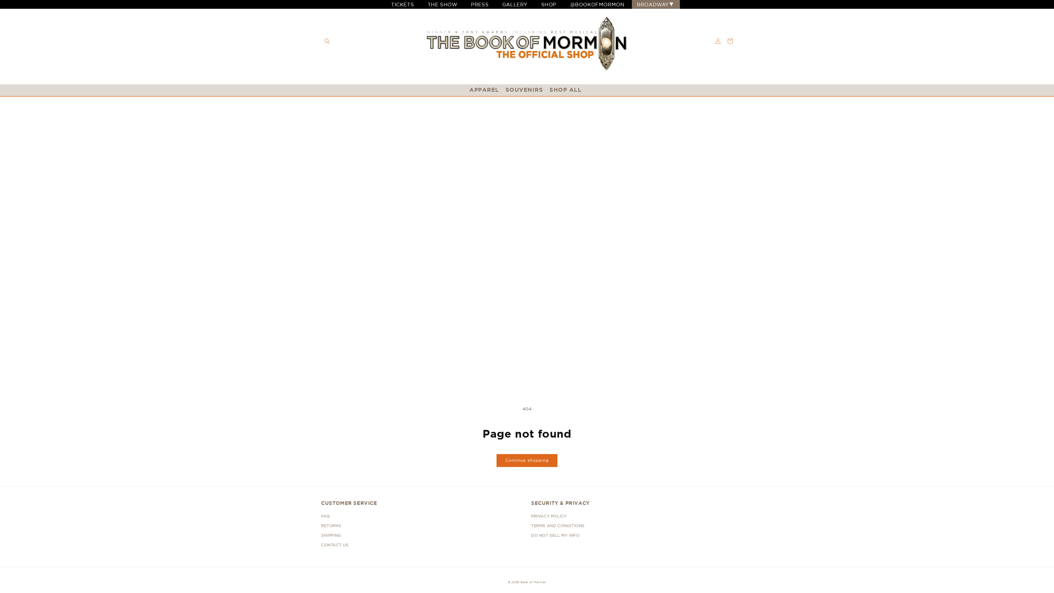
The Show (443, 4)
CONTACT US (335, 545)
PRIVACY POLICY (549, 516)
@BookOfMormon (597, 4)
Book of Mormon (533, 582)
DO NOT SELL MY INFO (555, 535)
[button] (327, 41)
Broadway (653, 4)
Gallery (515, 4)
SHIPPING (331, 535)
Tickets (402, 4)
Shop (548, 4)
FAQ (325, 516)
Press (480, 4)
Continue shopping (527, 460)
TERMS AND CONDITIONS (558, 526)
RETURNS (331, 526)
